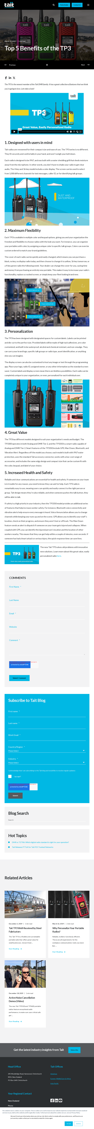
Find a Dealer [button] (64, 5)
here (59, 556)
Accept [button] (69, 1124)
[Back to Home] (9, 5)
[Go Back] (47, 64)
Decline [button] (78, 1124)
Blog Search (18, 813)
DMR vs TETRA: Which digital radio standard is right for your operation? (40, 842)
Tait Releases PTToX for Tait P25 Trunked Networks (32, 847)
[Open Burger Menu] (88, 5)
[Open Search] (54, 5)
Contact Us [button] (77, 5)
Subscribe (74, 1050)
